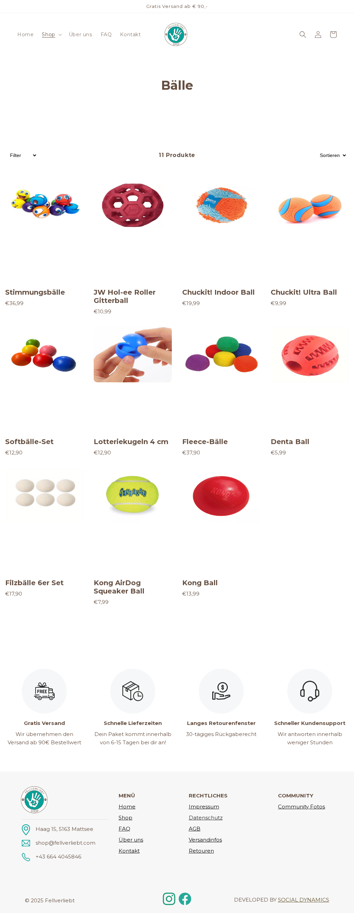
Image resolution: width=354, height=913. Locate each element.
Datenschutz (206, 817)
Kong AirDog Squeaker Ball (119, 587)
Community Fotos (301, 806)
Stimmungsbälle (35, 292)
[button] (51, 34)
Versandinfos (205, 839)
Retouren (201, 850)
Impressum (204, 806)
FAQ (124, 828)
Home (127, 806)
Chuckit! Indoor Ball (218, 292)
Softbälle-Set (29, 442)
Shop (125, 817)
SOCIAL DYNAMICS (303, 899)
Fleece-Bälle (205, 442)
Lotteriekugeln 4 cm (131, 442)
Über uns (131, 839)
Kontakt (129, 850)
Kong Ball (200, 583)
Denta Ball (290, 442)
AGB (195, 828)
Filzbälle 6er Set (34, 583)
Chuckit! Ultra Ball (304, 292)
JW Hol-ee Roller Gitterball (125, 296)
